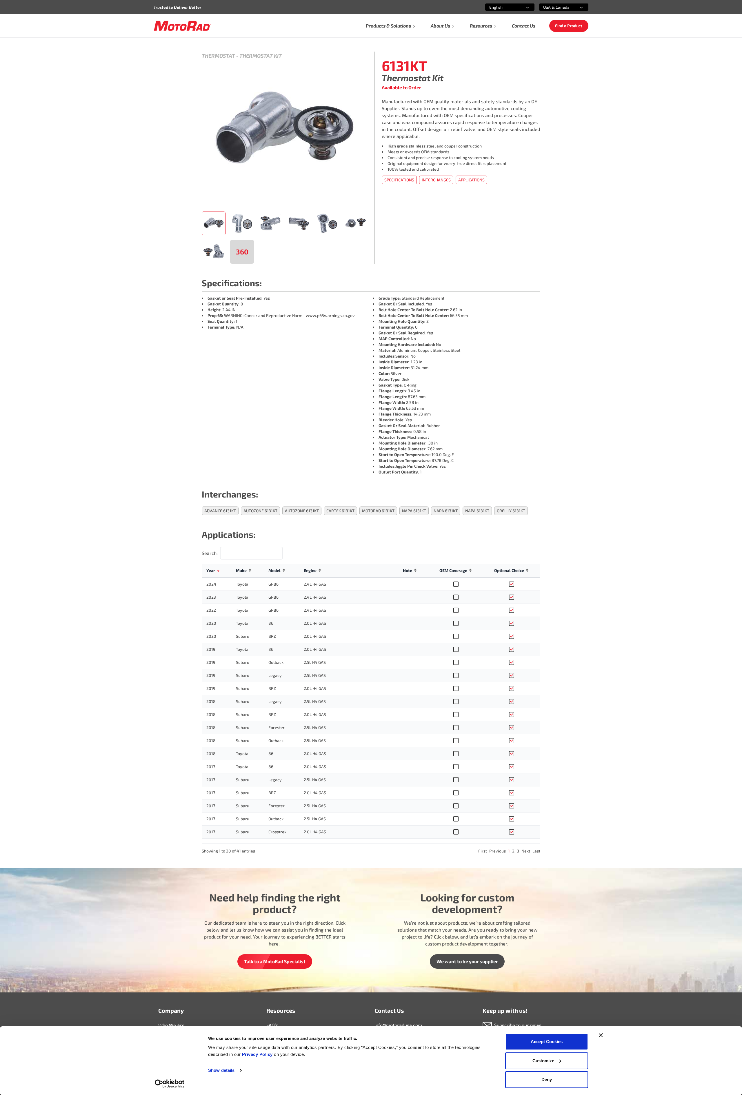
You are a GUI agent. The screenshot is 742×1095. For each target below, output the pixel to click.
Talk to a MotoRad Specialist (274, 961)
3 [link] (518, 850)
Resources (481, 25)
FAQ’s (272, 1025)
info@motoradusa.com (398, 1025)
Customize (543, 1060)
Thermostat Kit (260, 55)
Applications (471, 179)
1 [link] (509, 850)
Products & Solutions (388, 25)
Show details (221, 1070)
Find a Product (568, 25)
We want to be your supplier (467, 961)
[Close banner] (601, 1035)
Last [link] (536, 850)
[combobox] (503, 7)
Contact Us (523, 25)
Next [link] (525, 850)
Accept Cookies (547, 1041)
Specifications (399, 179)
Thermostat (218, 55)
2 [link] (513, 850)
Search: (210, 553)
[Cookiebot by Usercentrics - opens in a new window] (169, 1083)
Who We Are (171, 1025)
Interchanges (436, 179)
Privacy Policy (258, 1054)
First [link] (482, 850)
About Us (440, 25)
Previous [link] (497, 850)
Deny (546, 1079)
